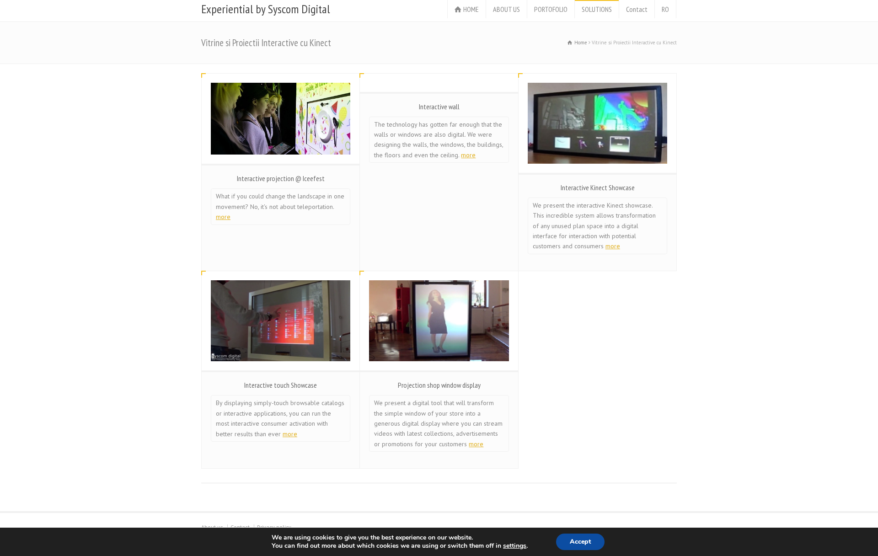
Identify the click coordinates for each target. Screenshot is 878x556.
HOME (471, 9)
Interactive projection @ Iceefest (281, 178)
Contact (637, 9)
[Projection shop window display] (439, 320)
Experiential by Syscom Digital (265, 9)
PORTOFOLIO (550, 9)
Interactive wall (439, 106)
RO (665, 9)
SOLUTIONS (597, 9)
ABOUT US (506, 9)
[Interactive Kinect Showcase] (597, 123)
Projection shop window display (439, 385)
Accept (580, 541)
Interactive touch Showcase (280, 385)
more (223, 217)
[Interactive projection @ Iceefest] (280, 119)
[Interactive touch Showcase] (280, 320)
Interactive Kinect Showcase (598, 187)
